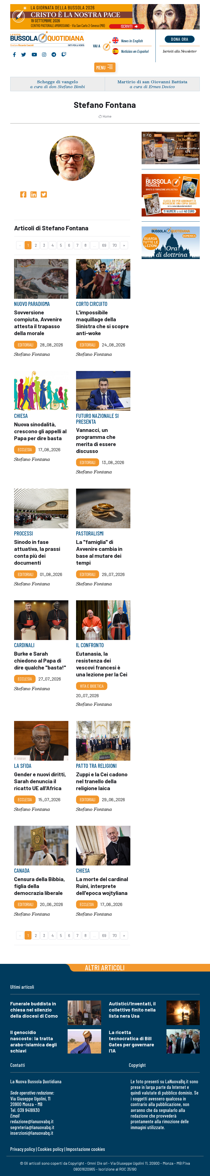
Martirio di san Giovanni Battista (152, 81)
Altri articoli (105, 967)
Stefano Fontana (32, 354)
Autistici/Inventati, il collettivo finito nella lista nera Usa (132, 1009)
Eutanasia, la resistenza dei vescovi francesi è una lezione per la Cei (101, 664)
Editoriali (25, 344)
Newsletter (179, 51)
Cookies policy (50, 1149)
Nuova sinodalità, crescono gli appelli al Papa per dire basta (40, 430)
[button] (104, 67)
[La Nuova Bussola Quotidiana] (47, 39)
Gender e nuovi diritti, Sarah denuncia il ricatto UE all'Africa (40, 781)
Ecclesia (25, 449)
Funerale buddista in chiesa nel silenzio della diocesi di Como (34, 1009)
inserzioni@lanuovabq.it (31, 1133)
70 (114, 245)
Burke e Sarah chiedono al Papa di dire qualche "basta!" (40, 660)
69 (104, 245)
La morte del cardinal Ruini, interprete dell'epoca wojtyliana (102, 885)
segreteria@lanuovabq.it (32, 1127)
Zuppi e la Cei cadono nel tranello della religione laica (102, 781)
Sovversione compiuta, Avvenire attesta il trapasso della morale (38, 322)
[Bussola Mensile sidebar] (171, 195)
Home (107, 116)
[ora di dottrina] (171, 242)
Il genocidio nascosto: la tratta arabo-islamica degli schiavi (33, 1041)
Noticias (135, 51)
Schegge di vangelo (57, 81)
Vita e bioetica (91, 686)
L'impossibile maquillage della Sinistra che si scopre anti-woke (102, 322)
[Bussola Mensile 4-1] (171, 148)
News (132, 40)
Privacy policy (22, 1149)
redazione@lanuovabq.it (32, 1121)
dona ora (179, 39)
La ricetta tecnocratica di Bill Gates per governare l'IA (131, 1041)
